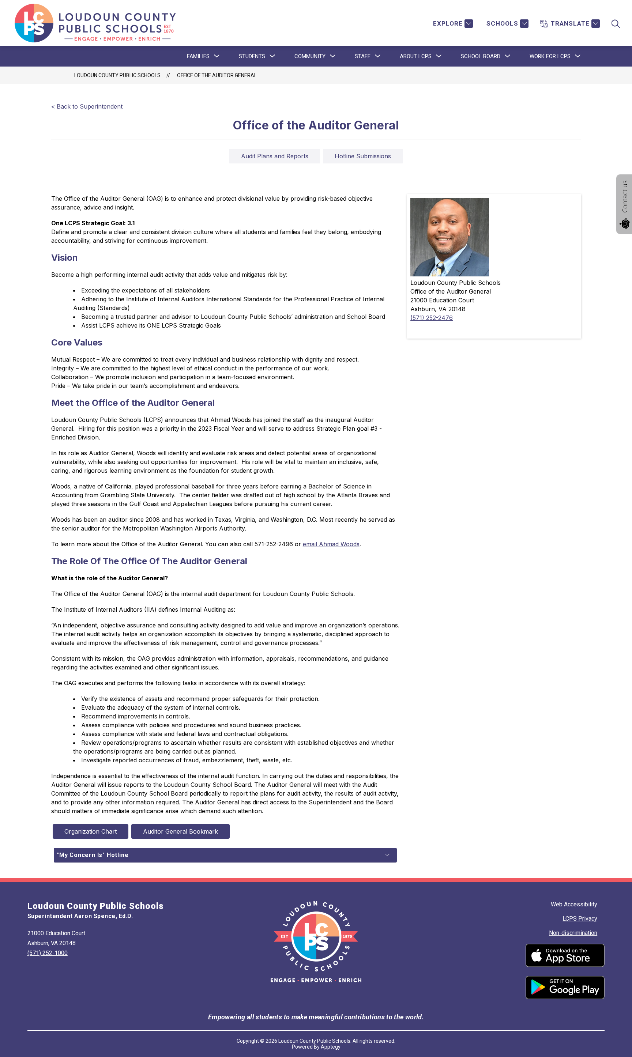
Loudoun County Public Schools (117, 75)
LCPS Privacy (580, 918)
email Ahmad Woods (331, 544)
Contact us (624, 197)
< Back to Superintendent (87, 106)
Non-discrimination (573, 932)
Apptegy (331, 1047)
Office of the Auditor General (217, 75)
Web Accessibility (574, 904)
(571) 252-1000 (47, 953)
